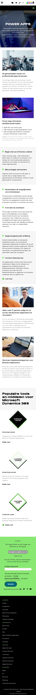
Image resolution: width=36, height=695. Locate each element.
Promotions (5, 638)
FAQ (3, 632)
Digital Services (7, 648)
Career (4, 603)
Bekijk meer (6, 442)
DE (23, 2)
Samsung (5, 680)
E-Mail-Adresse (11, 567)
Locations (5, 609)
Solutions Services (8, 661)
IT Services (5, 654)
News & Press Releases (9, 613)
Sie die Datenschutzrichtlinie (12, 577)
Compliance (5, 606)
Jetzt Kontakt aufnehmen (18, 552)
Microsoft (5, 677)
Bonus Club (5, 625)
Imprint (19, 691)
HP (3, 673)
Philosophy (5, 616)
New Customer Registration (10, 635)
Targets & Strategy (7, 619)
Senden (11, 584)
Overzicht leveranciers (9, 683)
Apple (4, 670)
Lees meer (8, 279)
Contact (4, 629)
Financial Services (7, 651)
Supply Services (7, 664)
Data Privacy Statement (27, 689)
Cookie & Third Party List (11, 689)
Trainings (5, 641)
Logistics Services (7, 657)
